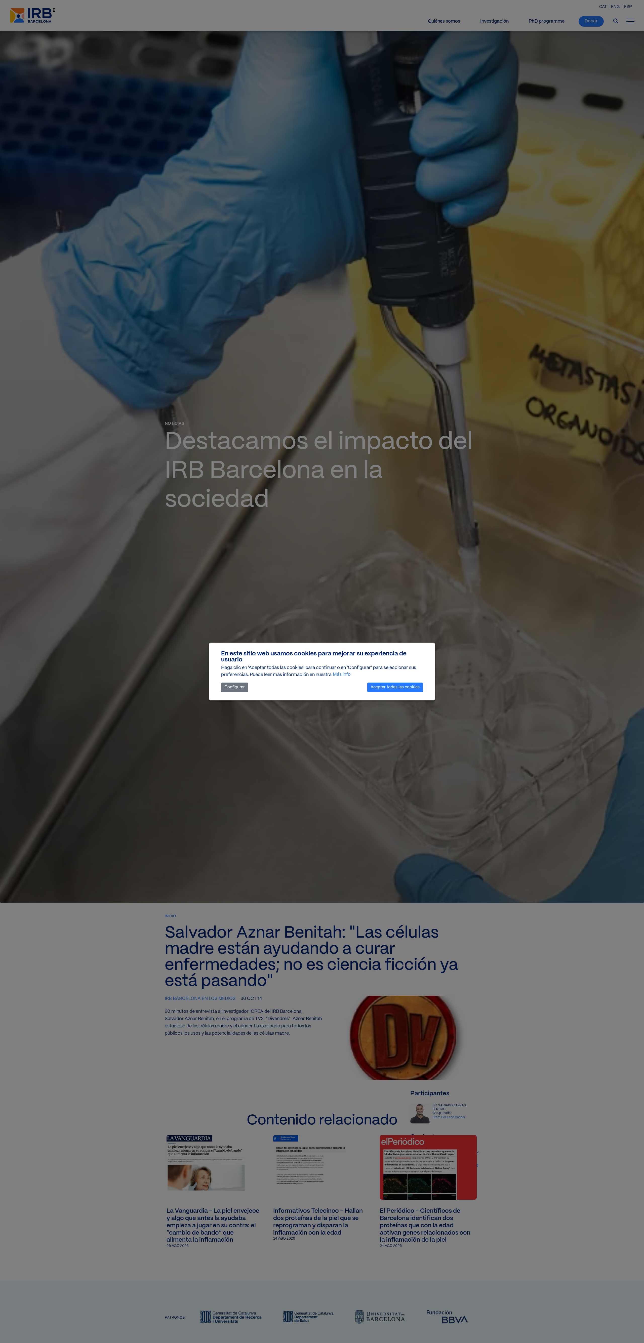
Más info (342, 675)
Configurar (234, 687)
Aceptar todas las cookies (395, 687)
